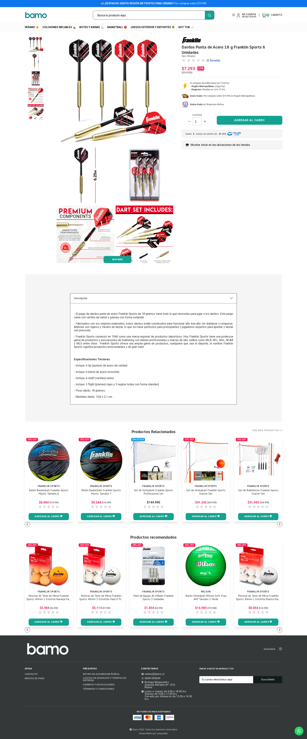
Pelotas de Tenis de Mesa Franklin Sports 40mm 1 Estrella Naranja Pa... (48, 597)
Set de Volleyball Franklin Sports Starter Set (205, 492)
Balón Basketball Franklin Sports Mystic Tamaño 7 (101, 492)
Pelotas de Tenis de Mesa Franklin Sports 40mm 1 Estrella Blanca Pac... (258, 597)
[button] (49, 516)
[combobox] (153, 15)
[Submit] (209, 15)
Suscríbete (267, 679)
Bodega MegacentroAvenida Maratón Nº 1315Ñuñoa (160, 685)
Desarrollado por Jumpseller (153, 733)
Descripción (80, 298)
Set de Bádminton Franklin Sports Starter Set (258, 492)
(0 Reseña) (213, 60)
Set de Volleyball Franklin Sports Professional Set (153, 492)
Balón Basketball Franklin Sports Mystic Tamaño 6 (48, 492)
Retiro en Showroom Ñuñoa (101, 674)
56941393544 (152, 678)
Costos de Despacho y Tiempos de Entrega (104, 679)
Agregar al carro (249, 120)
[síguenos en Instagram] (233, 15)
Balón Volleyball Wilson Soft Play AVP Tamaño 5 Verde (205, 597)
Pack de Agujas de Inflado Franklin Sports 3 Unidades (153, 597)
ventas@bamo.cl (154, 674)
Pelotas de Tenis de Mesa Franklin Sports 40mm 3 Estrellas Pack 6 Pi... (101, 597)
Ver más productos (266, 430)
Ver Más (117, 259)
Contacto (31, 674)
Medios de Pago (34, 678)
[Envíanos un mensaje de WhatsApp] (299, 731)
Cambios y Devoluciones (99, 684)
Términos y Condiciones (98, 689)
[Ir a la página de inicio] (36, 15)
